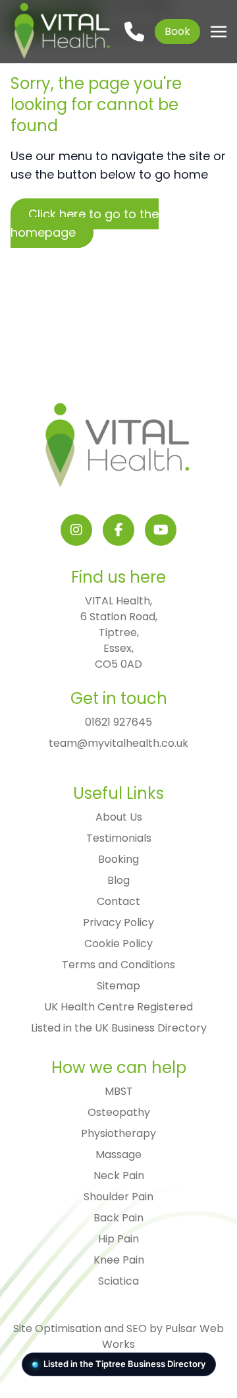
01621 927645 (118, 722)
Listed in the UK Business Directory (119, 1027)
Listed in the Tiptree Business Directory (124, 1363)
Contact (118, 901)
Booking (118, 859)
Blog (118, 880)
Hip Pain (118, 1238)
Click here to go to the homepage (85, 223)
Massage (118, 1154)
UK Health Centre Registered (118, 1006)
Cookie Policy (118, 943)
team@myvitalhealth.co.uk (118, 743)
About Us (118, 817)
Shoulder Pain (118, 1196)
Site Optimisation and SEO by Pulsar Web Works (118, 1336)
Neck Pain (118, 1175)
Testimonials (118, 838)
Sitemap (118, 985)
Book (177, 31)
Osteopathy (119, 1112)
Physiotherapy (118, 1133)
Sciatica (118, 1281)
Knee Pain (118, 1259)
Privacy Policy (118, 922)
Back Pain (118, 1217)
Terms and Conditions (118, 964)
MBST (119, 1091)
